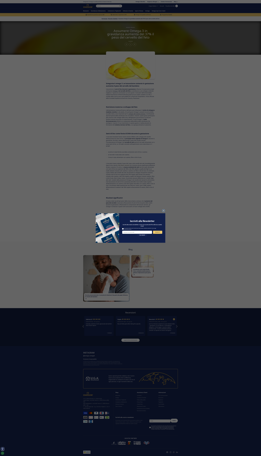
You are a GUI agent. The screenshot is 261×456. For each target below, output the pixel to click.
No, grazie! (142, 235)
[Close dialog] (163, 210)
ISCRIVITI (157, 232)
